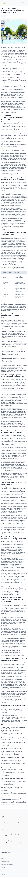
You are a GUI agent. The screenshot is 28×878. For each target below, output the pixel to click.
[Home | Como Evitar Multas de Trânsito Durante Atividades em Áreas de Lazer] (7, 2)
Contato (3, 867)
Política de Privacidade (7, 864)
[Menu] (26, 3)
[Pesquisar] (23, 3)
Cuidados (3, 15)
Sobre (2, 858)
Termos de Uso (5, 861)
